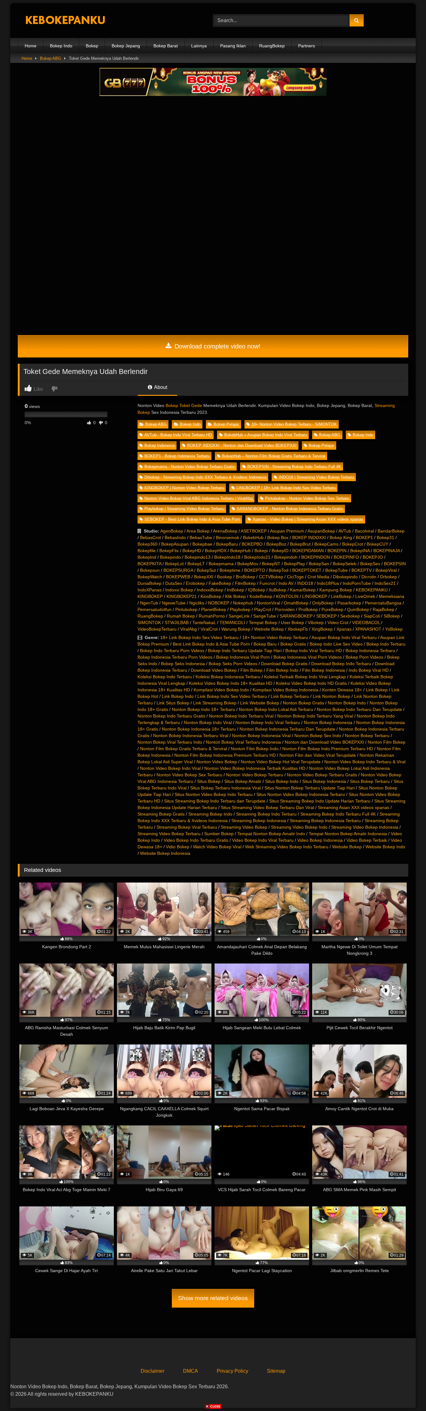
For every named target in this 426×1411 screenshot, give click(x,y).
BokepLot (174, 563)
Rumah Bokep (181, 615)
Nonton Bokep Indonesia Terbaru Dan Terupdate (287, 729)
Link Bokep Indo (178, 696)
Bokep (92, 45)
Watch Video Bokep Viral (217, 846)
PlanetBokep (213, 609)
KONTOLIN (287, 596)
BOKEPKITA (149, 563)
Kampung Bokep (335, 589)
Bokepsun (150, 570)
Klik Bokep (235, 596)
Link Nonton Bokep (331, 696)
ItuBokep (277, 589)
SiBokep (392, 615)
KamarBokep (303, 589)
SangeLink (239, 615)
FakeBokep (220, 583)
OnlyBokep (323, 602)
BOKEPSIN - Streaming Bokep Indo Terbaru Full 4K (294, 466)
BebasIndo (175, 537)
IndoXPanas (150, 589)
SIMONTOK (149, 622)
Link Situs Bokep (173, 702)
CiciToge (295, 576)
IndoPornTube (357, 583)
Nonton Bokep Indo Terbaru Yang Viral (315, 715)
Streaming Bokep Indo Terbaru (266, 814)
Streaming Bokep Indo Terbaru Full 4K (338, 814)
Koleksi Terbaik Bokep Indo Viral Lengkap (305, 676)
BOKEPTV (361, 570)
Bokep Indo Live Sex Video (336, 644)
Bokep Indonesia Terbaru (370, 650)
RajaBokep (383, 609)
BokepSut (206, 570)
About (160, 387)
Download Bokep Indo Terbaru (341, 663)
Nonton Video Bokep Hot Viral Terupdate (281, 761)
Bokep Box (277, 537)
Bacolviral (364, 530)
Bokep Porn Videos (364, 657)
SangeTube (264, 615)
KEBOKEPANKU (372, 589)
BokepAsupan (175, 544)
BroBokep (245, 576)
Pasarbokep (349, 602)
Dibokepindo (345, 576)
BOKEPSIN (395, 563)
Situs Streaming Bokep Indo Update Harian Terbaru (319, 800)
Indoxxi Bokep (179, 589)
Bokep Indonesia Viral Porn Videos (308, 657)
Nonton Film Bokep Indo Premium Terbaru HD (327, 748)
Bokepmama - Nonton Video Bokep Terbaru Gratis (189, 466)
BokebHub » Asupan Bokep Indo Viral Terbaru (265, 435)
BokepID (280, 550)
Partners (306, 45)
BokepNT (271, 563)
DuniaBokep (150, 583)
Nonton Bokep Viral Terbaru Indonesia (243, 742)
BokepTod (278, 570)
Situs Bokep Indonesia (324, 781)
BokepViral (386, 570)
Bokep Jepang (126, 45)
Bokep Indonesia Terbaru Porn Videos (175, 657)
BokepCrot (352, 544)
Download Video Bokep (214, 670)
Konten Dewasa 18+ (342, 689)
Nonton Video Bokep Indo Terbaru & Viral (364, 761)
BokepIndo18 (227, 557)
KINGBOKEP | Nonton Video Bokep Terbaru (184, 487)
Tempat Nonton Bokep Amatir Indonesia (348, 833)
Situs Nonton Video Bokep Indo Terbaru (214, 794)
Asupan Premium (287, 530)
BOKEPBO (252, 544)
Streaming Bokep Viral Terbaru (187, 827)
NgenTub (149, 602)
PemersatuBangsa (383, 602)
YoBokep (394, 629)
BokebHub (253, 537)
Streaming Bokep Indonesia (258, 820)
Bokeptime (230, 570)
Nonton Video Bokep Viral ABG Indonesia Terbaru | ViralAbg (198, 498)
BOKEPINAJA (386, 550)
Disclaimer (152, 1371)
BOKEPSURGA (178, 570)
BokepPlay (294, 563)
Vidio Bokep (177, 846)
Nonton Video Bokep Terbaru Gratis (322, 774)
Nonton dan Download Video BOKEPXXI (324, 742)
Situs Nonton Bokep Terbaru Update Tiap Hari (309, 787)
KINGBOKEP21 (182, 596)
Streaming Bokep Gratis (161, 814)
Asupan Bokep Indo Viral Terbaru (344, 637)
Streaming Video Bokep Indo (299, 827)
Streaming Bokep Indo (210, 814)
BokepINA (360, 550)
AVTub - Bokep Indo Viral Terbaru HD (178, 435)
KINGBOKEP (150, 596)
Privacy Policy (232, 1371)
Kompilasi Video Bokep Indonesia (285, 689)
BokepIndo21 (257, 557)
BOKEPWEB (178, 576)
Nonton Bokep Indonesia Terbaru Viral (190, 735)
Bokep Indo (61, 45)
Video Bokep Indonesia (320, 840)
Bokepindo (170, 557)
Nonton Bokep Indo (347, 702)
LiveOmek (365, 596)
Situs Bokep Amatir (242, 781)
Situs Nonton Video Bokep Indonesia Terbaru (300, 794)
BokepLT (196, 563)
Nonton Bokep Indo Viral (208, 722)
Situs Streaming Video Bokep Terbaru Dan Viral (267, 807)
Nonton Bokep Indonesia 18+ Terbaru (199, 729)
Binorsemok (227, 537)
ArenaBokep (225, 530)
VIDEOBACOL (366, 622)
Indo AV (285, 583)
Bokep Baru (265, 644)
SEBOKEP (326, 615)
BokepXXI (203, 576)
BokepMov (247, 563)
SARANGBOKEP (296, 615)
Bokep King (341, 537)
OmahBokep (296, 602)
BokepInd (147, 557)
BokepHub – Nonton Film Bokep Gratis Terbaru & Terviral (273, 456)
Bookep (224, 576)
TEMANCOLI (232, 622)
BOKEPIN (336, 550)
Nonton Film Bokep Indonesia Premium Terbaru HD (225, 755)
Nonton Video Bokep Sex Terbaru (189, 774)
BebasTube (201, 537)
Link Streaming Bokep (214, 702)
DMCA (190, 1371)
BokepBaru (227, 544)
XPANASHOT (368, 629)
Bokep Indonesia (159, 445)
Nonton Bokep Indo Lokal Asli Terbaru (276, 709)
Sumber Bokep (219, 833)
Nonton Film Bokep (386, 742)
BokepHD (191, 550)
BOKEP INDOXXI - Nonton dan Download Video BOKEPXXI (242, 445)
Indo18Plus (328, 583)
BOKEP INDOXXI (309, 537)
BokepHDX (215, 550)
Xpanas (343, 629)
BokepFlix (169, 550)
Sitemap (276, 1371)
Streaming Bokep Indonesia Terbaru (325, 820)
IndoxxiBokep (210, 589)
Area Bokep (198, 530)
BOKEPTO (254, 570)
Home (30, 45)
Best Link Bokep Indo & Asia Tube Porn (211, 644)
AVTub (344, 530)
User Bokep (292, 622)
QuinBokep (358, 609)
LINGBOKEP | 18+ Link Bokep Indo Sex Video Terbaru (286, 487)
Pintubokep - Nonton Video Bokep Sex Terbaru (307, 498)
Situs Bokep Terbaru (370, 781)
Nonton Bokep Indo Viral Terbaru (267, 722)
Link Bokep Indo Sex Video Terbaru (232, 696)
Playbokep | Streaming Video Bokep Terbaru (184, 508)
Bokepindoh (286, 557)
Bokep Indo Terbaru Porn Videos (172, 650)
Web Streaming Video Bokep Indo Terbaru (286, 846)
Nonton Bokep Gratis (303, 702)
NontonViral (268, 602)
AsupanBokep (321, 530)
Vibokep (316, 622)
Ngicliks (196, 602)
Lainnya (199, 45)
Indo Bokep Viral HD (369, 670)
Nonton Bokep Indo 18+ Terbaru (203, 709)
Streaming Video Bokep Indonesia (364, 827)
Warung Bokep (235, 629)
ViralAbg (188, 629)
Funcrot (267, 583)
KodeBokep (260, 596)
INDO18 (305, 583)
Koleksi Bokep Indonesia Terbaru (228, 676)
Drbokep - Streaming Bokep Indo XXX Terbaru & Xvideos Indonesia (205, 477)
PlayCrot (262, 609)
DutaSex (173, 583)
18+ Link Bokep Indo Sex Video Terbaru (199, 637)
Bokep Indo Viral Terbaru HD (313, 650)
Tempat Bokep (263, 622)
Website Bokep (269, 629)
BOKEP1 (364, 537)
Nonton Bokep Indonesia (328, 722)
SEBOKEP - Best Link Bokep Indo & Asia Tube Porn (192, 519)
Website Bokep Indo (385, 846)
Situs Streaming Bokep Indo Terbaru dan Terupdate (214, 800)
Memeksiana (391, 596)
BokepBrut (300, 544)
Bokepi (261, 550)
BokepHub (240, 550)
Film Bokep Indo (282, 670)
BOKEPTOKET (307, 570)
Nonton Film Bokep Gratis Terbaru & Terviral (183, 748)
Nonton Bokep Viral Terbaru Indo (170, 742)
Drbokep (388, 576)
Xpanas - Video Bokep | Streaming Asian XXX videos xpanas (308, 519)
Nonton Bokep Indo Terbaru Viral (241, 715)
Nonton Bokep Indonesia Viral (261, 735)
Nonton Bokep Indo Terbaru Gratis (171, 715)
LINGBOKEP (314, 596)
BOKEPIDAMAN (308, 550)
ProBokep (308, 609)
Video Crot (337, 622)
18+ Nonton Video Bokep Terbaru (275, 637)
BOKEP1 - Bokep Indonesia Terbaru (177, 456)
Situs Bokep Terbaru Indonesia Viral (225, 787)
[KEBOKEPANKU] (64, 20)
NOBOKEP (218, 602)
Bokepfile (147, 550)
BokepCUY (377, 544)
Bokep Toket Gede (184, 405)
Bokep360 (147, 544)
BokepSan (319, 563)
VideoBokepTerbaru (157, 629)
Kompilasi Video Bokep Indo (221, 689)
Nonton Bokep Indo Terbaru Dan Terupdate (359, 709)
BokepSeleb (344, 563)
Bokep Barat (165, 45)
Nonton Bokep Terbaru (367, 735)
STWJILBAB (177, 622)
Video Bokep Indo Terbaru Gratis (196, 840)
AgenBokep (171, 530)
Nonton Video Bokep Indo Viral (170, 768)
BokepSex (370, 563)
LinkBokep (341, 596)
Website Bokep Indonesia (165, 853)
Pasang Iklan (233, 45)
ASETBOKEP (254, 530)
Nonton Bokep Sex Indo (317, 735)
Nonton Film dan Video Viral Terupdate (317, 755)
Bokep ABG (50, 58)
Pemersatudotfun (155, 609)
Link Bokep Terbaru (290, 696)
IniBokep (235, 589)
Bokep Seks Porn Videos (233, 663)
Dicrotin (368, 576)
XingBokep (322, 629)
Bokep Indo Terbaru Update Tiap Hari (245, 650)
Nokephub (243, 602)
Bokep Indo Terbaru (385, 644)
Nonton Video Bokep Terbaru (254, 774)
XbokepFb (298, 629)
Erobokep (195, 583)
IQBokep (256, 589)
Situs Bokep (208, 781)
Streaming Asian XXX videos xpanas (353, 807)
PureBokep (332, 609)
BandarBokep (391, 530)
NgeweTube (174, 602)
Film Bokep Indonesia (323, 670)
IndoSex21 (385, 583)
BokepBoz (276, 544)
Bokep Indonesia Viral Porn (243, 657)
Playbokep (240, 609)
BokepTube (336, 570)
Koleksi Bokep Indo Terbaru (165, 676)
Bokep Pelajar (226, 424)
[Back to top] (407, 1392)
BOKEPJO (373, 557)
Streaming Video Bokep (244, 827)
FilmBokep (245, 583)
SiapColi (372, 615)
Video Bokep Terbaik (366, 840)
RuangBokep (272, 45)
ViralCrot (209, 629)
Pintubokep (186, 609)
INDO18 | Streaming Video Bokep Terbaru (316, 477)
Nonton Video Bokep (216, 761)
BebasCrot (150, 537)
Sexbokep (350, 615)
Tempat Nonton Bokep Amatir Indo (271, 833)
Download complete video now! (216, 346)
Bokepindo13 (198, 557)
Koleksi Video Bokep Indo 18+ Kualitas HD (230, 683)
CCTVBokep (271, 576)
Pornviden (285, 609)
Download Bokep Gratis (284, 663)
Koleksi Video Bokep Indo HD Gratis (311, 683)
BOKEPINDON (315, 557)
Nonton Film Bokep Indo (254, 748)
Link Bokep (377, 689)
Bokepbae (202, 544)
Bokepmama (221, 563)
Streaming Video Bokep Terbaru (169, 833)
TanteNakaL (204, 622)
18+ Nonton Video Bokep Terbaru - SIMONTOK (294, 424)
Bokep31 (385, 537)
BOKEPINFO (346, 557)
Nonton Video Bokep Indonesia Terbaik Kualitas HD (254, 768)
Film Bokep (251, 670)
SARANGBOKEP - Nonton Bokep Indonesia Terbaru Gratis (290, 508)
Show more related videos (213, 1298)
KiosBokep (211, 596)
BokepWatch (150, 576)
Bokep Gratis (293, 644)
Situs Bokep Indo (281, 781)
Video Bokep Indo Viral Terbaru (262, 840)
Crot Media (318, 576)
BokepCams (326, 544)
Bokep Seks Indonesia (183, 663)
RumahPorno (212, 615)
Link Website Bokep (259, 702)
